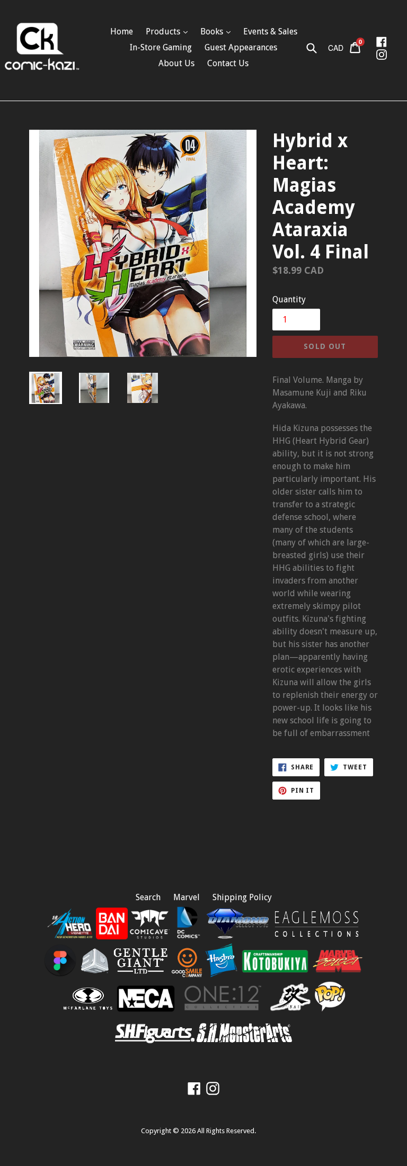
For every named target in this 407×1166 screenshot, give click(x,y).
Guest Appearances (241, 47)
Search (148, 897)
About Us (176, 63)
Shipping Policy (242, 897)
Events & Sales (270, 31)
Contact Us (228, 63)
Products (164, 31)
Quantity (289, 299)
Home (121, 31)
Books (212, 31)
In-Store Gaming (161, 47)
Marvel (186, 897)
